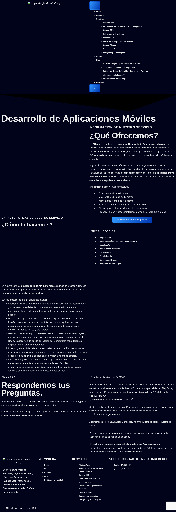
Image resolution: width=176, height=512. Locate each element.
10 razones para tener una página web (119, 68)
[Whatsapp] (142, 465)
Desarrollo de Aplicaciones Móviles (118, 41)
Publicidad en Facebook (113, 34)
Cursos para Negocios (112, 49)
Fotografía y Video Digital (114, 53)
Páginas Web (108, 23)
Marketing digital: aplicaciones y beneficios (121, 64)
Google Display (109, 45)
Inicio (98, 12)
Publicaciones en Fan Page (114, 79)
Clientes (99, 56)
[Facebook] (144, 465)
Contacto (100, 82)
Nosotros (100, 15)
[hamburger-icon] (94, 5)
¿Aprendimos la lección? (114, 75)
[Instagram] (147, 465)
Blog (98, 60)
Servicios (100, 19)
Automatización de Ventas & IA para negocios (122, 27)
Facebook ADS (109, 38)
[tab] (132, 379)
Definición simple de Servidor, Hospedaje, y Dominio (125, 71)
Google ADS (108, 30)
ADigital (9, 508)
